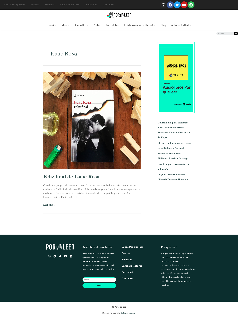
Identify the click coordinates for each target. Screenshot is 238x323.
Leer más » (49, 204)
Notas (97, 25)
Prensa (35, 4)
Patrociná (91, 4)
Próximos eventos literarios (139, 25)
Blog (163, 25)
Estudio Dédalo (128, 312)
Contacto (108, 4)
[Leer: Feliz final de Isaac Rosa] (92, 120)
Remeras (50, 4)
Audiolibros (81, 25)
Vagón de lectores (70, 4)
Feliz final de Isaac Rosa (71, 176)
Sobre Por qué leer (15, 4)
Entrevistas (112, 25)
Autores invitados (181, 25)
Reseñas (51, 25)
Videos (65, 25)
